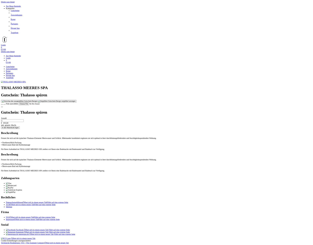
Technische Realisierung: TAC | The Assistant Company (35, 243)
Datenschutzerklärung (37, 202)
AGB (31, 205)
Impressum (33, 219)
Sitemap (9, 207)
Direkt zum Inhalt (8, 2)
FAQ (30, 217)
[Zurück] (2, 104)
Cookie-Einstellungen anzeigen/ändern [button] (16, 241)
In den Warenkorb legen (10, 128)
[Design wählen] (4, 104)
